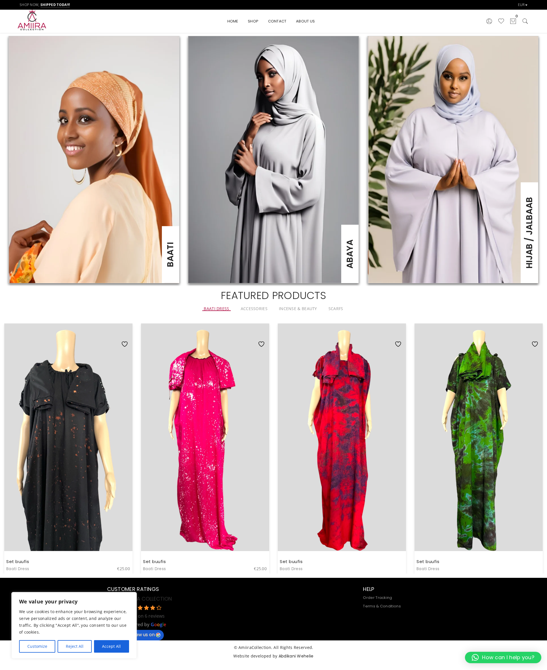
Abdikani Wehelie (296, 656)
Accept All (111, 646)
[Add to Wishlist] (126, 333)
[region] (74, 625)
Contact (277, 21)
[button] (503, 657)
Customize (37, 646)
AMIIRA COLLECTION (148, 598)
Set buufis (17, 561)
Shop (253, 21)
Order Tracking (377, 597)
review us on (141, 634)
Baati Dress (17, 569)
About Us (305, 21)
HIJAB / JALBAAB (529, 233)
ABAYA (350, 254)
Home (232, 21)
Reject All (74, 646)
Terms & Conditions (382, 606)
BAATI (170, 254)
